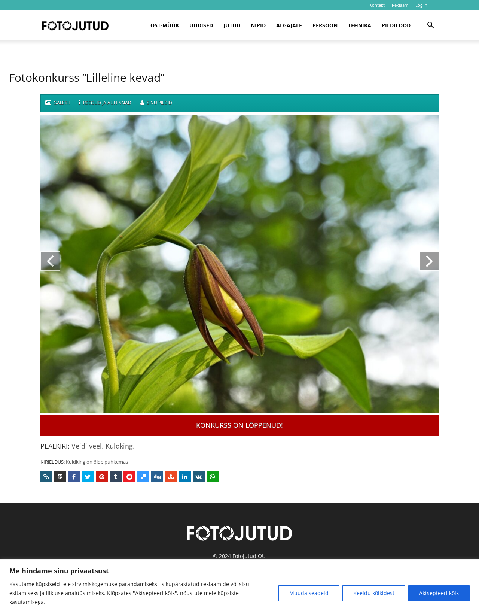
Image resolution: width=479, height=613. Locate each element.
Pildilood (396, 25)
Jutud (231, 25)
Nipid (258, 25)
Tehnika (359, 25)
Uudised (201, 25)
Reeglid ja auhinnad (106, 103)
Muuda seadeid (309, 593)
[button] (430, 26)
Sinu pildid (159, 103)
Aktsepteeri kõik (439, 593)
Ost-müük (164, 25)
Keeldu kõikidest (373, 593)
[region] (239, 586)
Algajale (289, 25)
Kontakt (377, 5)
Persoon (325, 25)
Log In (421, 5)
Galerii (61, 103)
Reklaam (400, 5)
